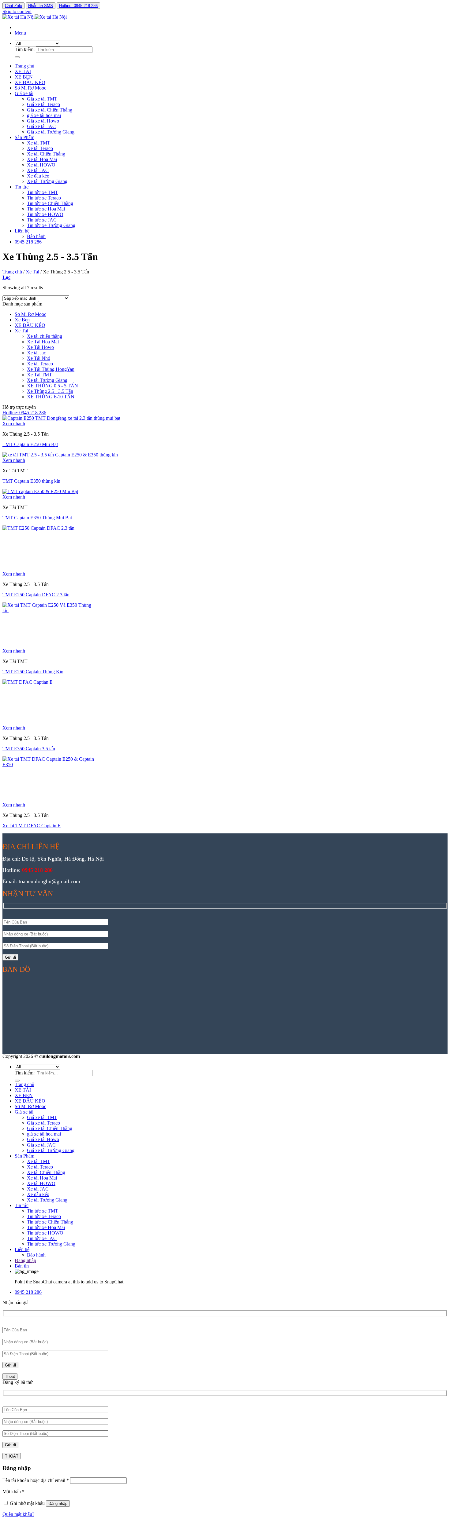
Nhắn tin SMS (40, 5)
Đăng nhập (57, 1503)
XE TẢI (23, 71)
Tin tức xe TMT (42, 192)
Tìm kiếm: (25, 49)
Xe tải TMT (38, 142)
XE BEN (24, 76)
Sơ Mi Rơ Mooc (30, 87)
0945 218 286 (28, 241)
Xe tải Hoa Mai (42, 159)
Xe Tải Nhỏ (38, 358)
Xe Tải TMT (39, 374)
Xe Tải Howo (40, 347)
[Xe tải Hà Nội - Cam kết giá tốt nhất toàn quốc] (34, 17)
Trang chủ (24, 65)
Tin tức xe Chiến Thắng (50, 203)
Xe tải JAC (38, 170)
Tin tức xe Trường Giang (51, 225)
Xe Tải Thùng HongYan (50, 369)
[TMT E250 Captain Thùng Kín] (48, 610)
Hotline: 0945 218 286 (78, 5)
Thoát (10, 1376)
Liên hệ (22, 230)
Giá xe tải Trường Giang (50, 131)
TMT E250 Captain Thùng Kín (32, 671)
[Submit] (17, 57)
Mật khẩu (13, 1491)
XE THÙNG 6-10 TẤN (50, 396)
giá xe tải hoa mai (44, 115)
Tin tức (21, 186)
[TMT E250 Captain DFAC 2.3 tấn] (48, 528)
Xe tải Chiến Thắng (46, 153)
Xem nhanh (13, 423)
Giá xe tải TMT (42, 98)
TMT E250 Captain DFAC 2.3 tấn (35, 594)
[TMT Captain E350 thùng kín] (60, 454)
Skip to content (17, 11)
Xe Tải (32, 271)
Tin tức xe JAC (42, 219)
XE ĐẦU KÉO (30, 82)
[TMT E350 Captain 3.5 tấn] (48, 682)
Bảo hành (36, 236)
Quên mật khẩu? (18, 1514)
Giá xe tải (24, 93)
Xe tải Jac (36, 352)
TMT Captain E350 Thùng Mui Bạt (37, 517)
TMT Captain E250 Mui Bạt (30, 444)
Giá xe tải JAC (41, 126)
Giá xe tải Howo (43, 120)
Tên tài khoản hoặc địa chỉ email (35, 1480)
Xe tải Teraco (40, 148)
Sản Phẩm (24, 137)
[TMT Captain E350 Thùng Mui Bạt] (40, 491)
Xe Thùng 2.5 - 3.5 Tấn (50, 391)
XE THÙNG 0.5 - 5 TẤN (52, 385)
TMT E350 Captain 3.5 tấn (28, 748)
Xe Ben (22, 319)
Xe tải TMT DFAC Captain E (31, 825)
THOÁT (11, 1456)
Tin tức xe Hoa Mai (46, 208)
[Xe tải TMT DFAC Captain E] (48, 764)
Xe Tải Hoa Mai (43, 341)
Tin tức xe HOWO (45, 214)
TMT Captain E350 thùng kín (31, 481)
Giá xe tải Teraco (43, 104)
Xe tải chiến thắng (44, 336)
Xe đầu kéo (38, 175)
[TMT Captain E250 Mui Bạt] (61, 418)
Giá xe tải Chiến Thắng (49, 109)
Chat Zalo (13, 5)
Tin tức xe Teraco (44, 197)
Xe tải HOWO (41, 164)
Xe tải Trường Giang (47, 181)
